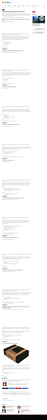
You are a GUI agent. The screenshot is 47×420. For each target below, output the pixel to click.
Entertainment (9, 5)
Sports (27, 5)
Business (19, 5)
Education (14, 5)
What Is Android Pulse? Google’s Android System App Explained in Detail (36, 25)
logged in (7, 400)
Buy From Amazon (4, 122)
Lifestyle (23, 5)
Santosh (23, 412)
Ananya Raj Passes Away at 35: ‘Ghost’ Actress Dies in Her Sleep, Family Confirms (40, 33)
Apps (33, 26)
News (5, 5)
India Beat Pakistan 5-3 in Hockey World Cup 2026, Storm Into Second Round (40, 29)
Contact (38, 5)
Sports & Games (37, 30)
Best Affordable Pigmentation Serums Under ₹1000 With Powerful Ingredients (26, 411)
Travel (30, 5)
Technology (33, 5)
